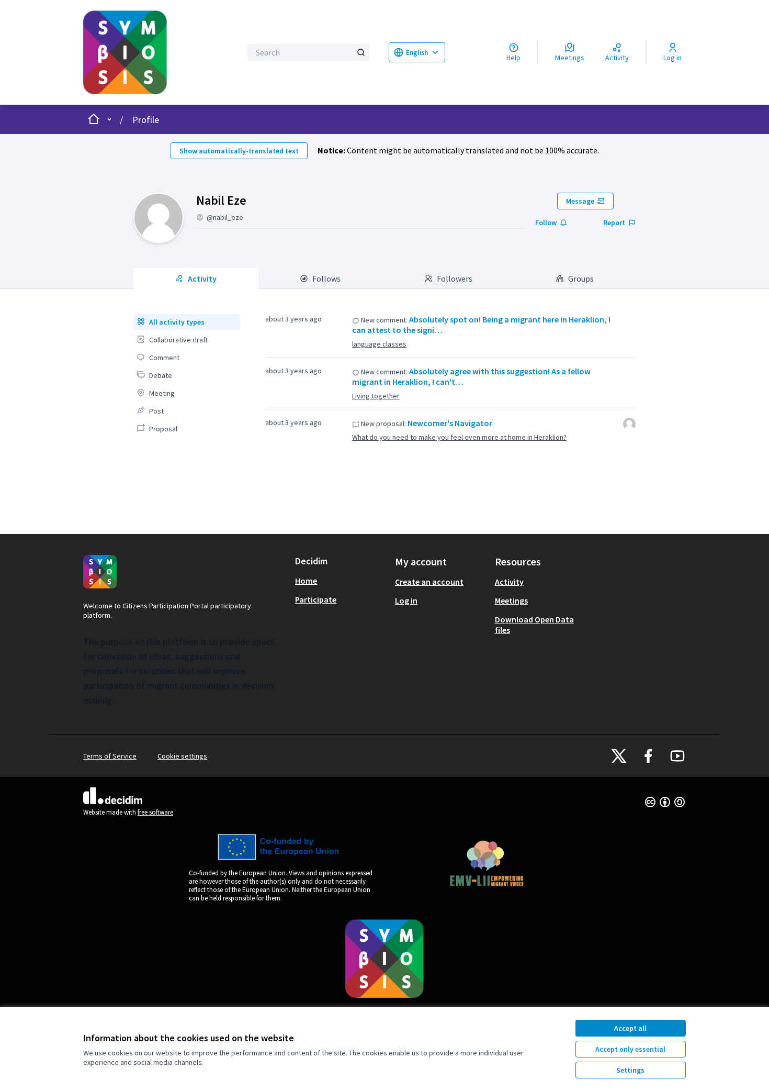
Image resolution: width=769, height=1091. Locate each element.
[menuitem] (186, 322)
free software (155, 812)
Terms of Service (110, 756)
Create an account (429, 581)
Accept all (630, 1028)
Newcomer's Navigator (450, 423)
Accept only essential (630, 1049)
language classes (379, 344)
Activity (509, 581)
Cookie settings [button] (182, 756)
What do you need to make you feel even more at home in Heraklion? (459, 437)
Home (306, 580)
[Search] (361, 52)
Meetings (511, 600)
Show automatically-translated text (239, 150)
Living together (376, 395)
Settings (630, 1070)
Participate (315, 599)
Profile (145, 120)
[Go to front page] (155, 52)
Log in (406, 600)
